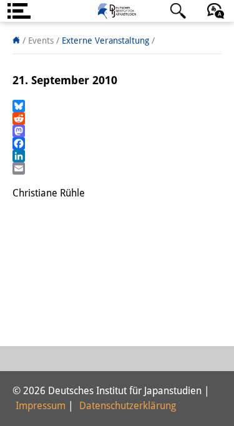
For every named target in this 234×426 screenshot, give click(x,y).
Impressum (41, 406)
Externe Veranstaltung (105, 41)
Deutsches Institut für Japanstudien (117, 11)
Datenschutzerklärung (127, 406)
